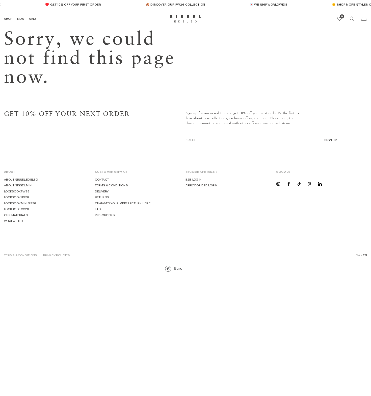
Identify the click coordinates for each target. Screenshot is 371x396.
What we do (13, 220)
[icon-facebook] (289, 183)
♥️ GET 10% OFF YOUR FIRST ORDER (71, 4)
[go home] (185, 18)
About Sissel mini (18, 185)
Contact (102, 179)
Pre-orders (105, 215)
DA (358, 255)
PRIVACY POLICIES (56, 255)
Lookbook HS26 (16, 197)
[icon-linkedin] (320, 183)
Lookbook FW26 (17, 191)
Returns (102, 197)
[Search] (352, 19)
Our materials (16, 215)
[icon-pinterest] (309, 183)
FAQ (98, 209)
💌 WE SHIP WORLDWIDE (267, 4)
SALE (32, 18)
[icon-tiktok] (299, 183)
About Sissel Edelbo (21, 179)
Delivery (102, 191)
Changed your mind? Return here (122, 203)
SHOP (8, 18)
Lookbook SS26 (16, 209)
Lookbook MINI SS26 (20, 203)
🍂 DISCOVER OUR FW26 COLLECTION (174, 4)
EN (365, 255)
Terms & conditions (111, 185)
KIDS (20, 18)
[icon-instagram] (278, 183)
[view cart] (364, 19)
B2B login (193, 179)
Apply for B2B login (202, 185)
